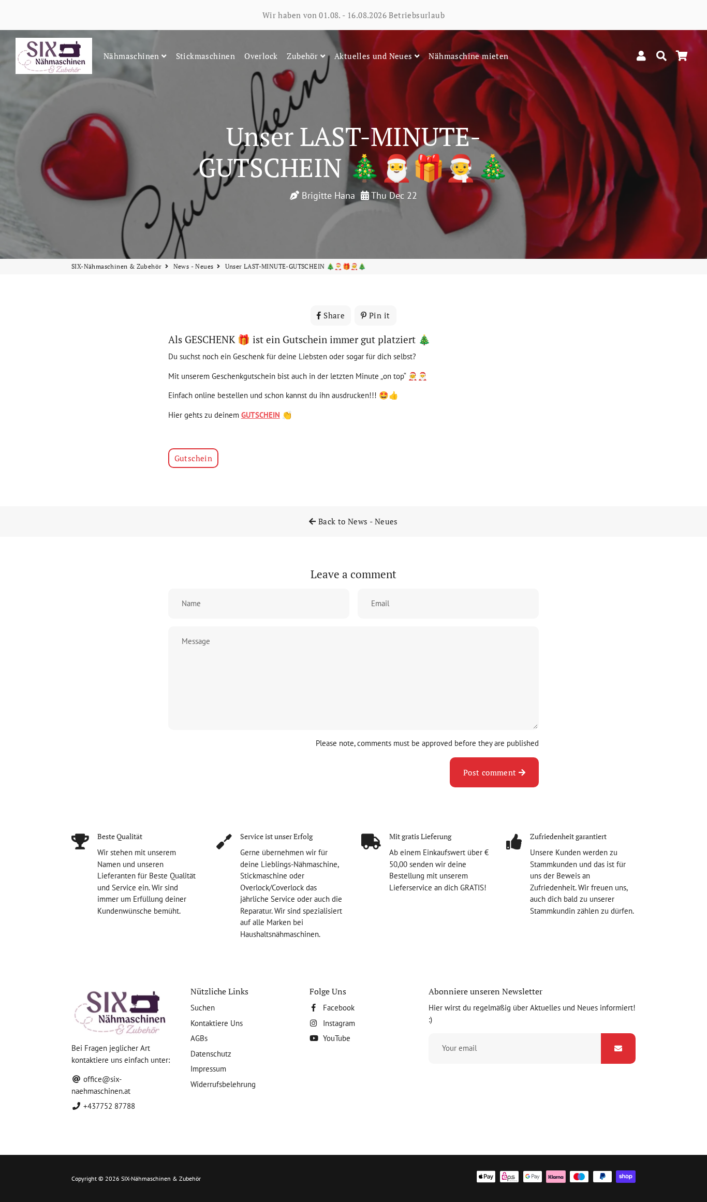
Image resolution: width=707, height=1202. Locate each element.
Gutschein (193, 458)
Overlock (260, 56)
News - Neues (193, 266)
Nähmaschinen (132, 56)
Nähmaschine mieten (468, 56)
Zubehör (303, 56)
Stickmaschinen (205, 56)
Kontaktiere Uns (216, 1023)
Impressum (208, 1069)
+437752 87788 (108, 1106)
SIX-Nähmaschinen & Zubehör (116, 266)
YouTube (335, 1038)
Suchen (202, 1008)
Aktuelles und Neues (374, 56)
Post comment (491, 772)
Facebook (338, 1008)
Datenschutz (210, 1054)
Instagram (338, 1023)
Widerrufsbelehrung (223, 1084)
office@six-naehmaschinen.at (100, 1085)
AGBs (199, 1038)
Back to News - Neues (357, 521)
